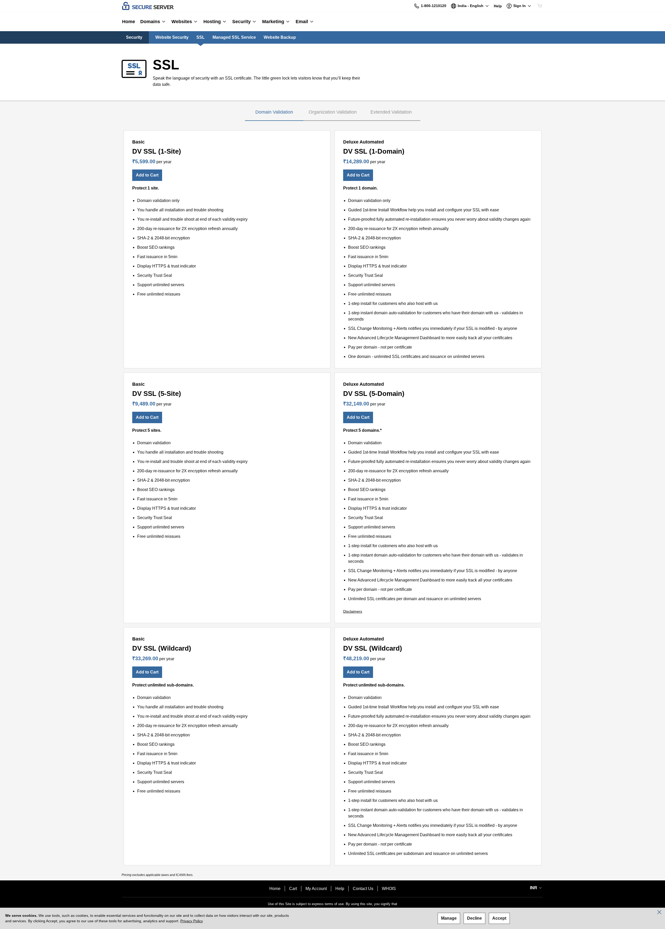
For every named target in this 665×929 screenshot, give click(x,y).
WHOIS (389, 888)
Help (339, 888)
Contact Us (363, 888)
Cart (293, 888)
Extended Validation (391, 112)
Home (275, 888)
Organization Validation (333, 112)
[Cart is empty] (540, 6)
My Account (316, 888)
